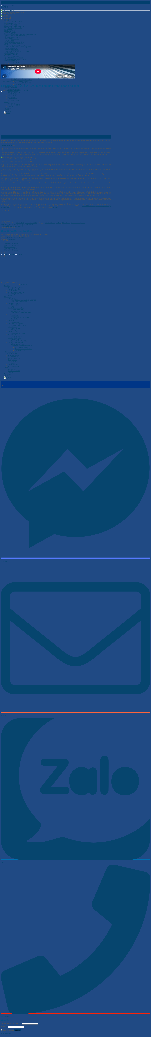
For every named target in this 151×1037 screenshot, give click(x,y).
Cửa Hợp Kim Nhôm (21, 81)
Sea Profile (14, 53)
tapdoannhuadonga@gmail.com (15, 237)
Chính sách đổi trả (9, 247)
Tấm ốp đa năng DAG (18, 333)
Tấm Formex (15, 56)
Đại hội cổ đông (12, 360)
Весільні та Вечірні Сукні (12, 60)
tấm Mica (56, 207)
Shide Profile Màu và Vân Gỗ (20, 51)
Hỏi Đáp (6, 37)
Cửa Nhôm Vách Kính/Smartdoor (21, 80)
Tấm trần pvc (66, 223)
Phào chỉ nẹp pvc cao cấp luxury (21, 47)
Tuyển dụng (8, 374)
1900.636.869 (12, 239)
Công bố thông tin (13, 355)
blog (5, 27)
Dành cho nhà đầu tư (10, 87)
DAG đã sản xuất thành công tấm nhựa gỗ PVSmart (17, 224)
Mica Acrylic (15, 39)
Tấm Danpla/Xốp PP (14, 338)
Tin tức (6, 367)
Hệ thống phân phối (10, 352)
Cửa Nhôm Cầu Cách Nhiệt (23, 83)
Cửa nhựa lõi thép (10, 29)
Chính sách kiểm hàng (11, 250)
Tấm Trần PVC (12, 327)
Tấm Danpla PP (9, 42)
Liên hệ (6, 375)
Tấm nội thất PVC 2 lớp (11, 46)
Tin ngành (7, 56)
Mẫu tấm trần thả (50, 223)
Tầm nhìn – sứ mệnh (14, 23)
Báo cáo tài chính (13, 356)
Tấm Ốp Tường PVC (17, 43)
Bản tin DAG (8, 24)
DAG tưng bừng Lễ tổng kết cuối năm (12, 226)
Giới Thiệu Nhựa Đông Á (15, 21)
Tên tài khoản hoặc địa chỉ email (11, 1025)
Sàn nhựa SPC (9, 40)
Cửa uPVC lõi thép (10, 32)
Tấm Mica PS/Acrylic (14, 37)
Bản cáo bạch (12, 363)
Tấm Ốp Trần (15, 64)
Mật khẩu (4, 1028)
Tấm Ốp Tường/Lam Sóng (16, 42)
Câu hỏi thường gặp (14, 366)
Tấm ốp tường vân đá (11, 49)
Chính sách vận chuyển (11, 245)
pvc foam (58, 223)
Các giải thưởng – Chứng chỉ (17, 26)
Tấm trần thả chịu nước (78, 223)
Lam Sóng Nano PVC (18, 45)
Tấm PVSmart (8, 51)
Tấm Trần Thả (15, 62)
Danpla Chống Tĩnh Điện (19, 341)
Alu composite (8, 23)
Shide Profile (15, 316)
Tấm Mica (7, 45)
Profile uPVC (8, 38)
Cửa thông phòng (9, 31)
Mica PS (13, 40)
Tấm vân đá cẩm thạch (11, 54)
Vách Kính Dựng (20, 350)
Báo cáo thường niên (14, 358)
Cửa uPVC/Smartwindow (15, 342)
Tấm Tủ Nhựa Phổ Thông (19, 301)
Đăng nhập (17, 1031)
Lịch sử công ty (12, 25)
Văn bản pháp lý (13, 361)
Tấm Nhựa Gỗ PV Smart (15, 58)
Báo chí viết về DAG (10, 26)
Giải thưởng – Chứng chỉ (12, 35)
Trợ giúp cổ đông (13, 364)
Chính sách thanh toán (11, 243)
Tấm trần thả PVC (6, 145)
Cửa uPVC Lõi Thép (17, 344)
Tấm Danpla (15, 339)
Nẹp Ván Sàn (12, 334)
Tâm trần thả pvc (9, 53)
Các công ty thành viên (15, 28)
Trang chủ (24, 284)
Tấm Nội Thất (12, 298)
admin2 (26, 90)
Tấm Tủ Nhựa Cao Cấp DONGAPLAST (23, 34)
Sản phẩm (7, 297)
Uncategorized (8, 57)
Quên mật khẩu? (6, 1035)
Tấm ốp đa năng (13, 331)
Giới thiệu (7, 286)
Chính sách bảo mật (10, 248)
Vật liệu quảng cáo (10, 59)
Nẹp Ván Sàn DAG (17, 336)
